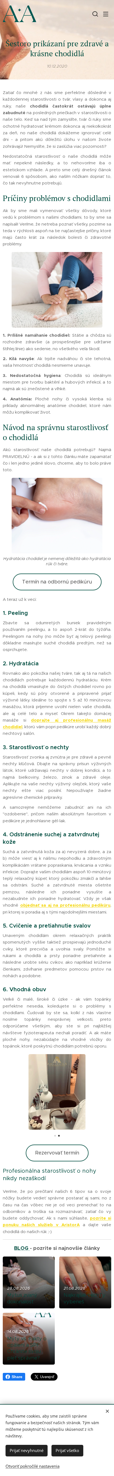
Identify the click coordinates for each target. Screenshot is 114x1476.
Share (17, 1377)
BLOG (22, 1248)
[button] (94, 14)
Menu (105, 13)
